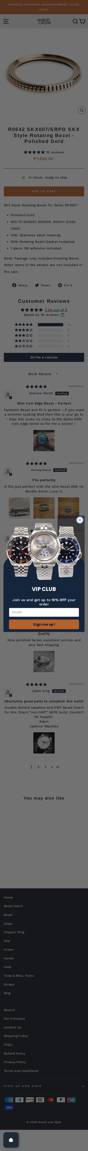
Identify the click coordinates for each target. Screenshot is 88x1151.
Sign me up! (44, 624)
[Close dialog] (80, 520)
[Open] (11, 1140)
